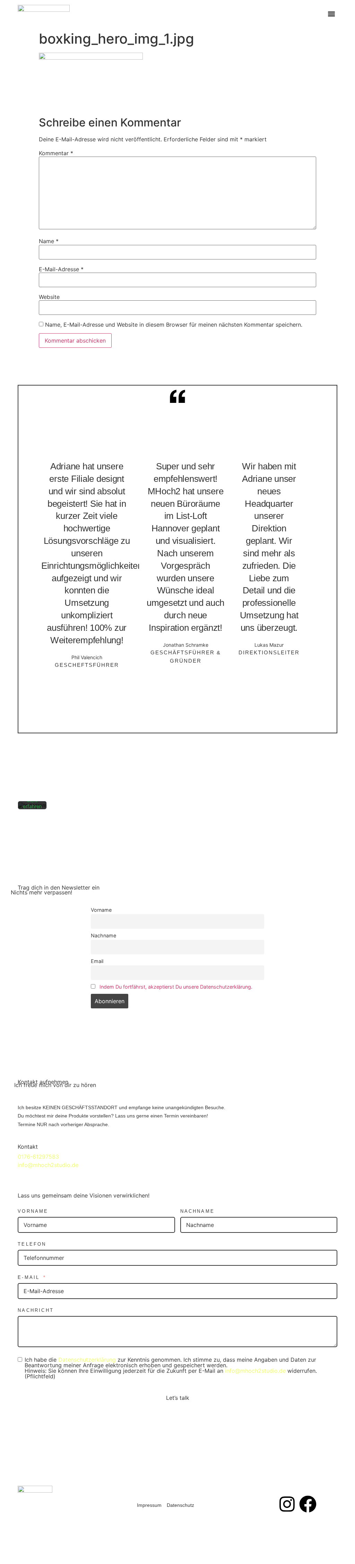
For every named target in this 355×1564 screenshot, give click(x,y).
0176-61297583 (38, 1156)
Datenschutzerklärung (87, 1359)
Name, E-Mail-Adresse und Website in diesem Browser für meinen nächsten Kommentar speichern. (173, 324)
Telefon (32, 1244)
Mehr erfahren (32, 803)
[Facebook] (308, 1504)
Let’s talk (177, 1397)
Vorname (101, 910)
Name (49, 241)
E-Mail (29, 1277)
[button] (331, 14)
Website (49, 297)
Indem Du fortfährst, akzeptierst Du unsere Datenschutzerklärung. (175, 987)
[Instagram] (287, 1504)
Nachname (103, 935)
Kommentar (56, 153)
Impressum (149, 1505)
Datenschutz (180, 1505)
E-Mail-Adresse (61, 269)
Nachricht (36, 1310)
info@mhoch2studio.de (48, 1164)
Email (97, 961)
